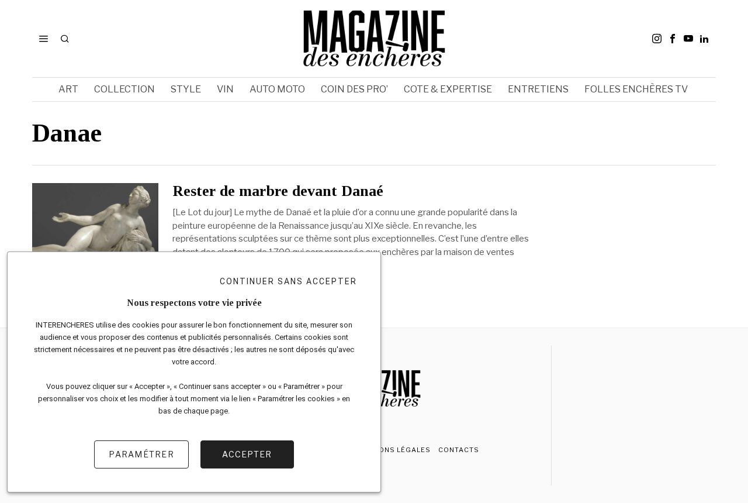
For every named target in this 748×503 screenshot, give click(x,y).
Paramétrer (141, 454)
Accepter (247, 454)
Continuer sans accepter (288, 281)
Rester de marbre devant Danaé (277, 191)
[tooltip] (657, 39)
